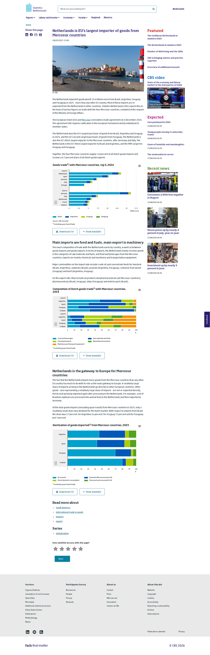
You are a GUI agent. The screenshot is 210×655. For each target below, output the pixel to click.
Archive (150, 610)
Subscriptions (153, 614)
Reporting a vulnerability (158, 606)
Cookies (150, 598)
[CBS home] (39, 7)
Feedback (207, 319)
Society (82, 18)
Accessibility (152, 602)
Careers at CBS (113, 606)
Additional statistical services (38, 606)
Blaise (28, 622)
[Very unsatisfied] (55, 548)
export (59, 521)
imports (59, 517)
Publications (30, 614)
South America (63, 508)
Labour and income (48, 18)
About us (108, 18)
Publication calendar (156, 632)
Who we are (112, 598)
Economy (68, 18)
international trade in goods (69, 512)
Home (28, 25)
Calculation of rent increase (37, 594)
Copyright (151, 594)
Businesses (71, 590)
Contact (110, 590)
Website (151, 590)
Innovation (111, 602)
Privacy (69, 598)
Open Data (29, 598)
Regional (95, 18)
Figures (29, 18)
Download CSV (66, 232)
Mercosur (86, 120)
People (69, 594)
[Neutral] (68, 548)
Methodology (31, 618)
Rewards (70, 602)
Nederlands (178, 9)
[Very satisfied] (81, 548)
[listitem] (26, 34)
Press (109, 594)
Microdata (29, 602)
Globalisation (62, 534)
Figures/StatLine (32, 590)
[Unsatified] (62, 548)
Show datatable (93, 232)
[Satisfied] (74, 548)
